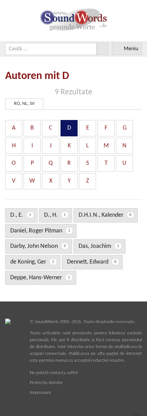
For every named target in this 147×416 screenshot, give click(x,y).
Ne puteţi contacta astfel (54, 372)
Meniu (131, 49)
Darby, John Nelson (38, 246)
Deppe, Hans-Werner (40, 277)
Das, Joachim (99, 246)
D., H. (55, 215)
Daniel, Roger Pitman (40, 231)
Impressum (40, 392)
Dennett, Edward (92, 262)
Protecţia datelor (46, 382)
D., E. (20, 215)
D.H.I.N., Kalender (105, 215)
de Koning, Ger (32, 262)
